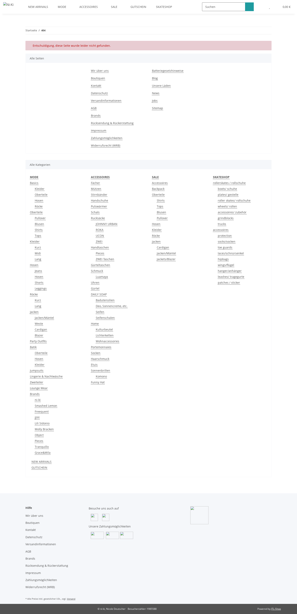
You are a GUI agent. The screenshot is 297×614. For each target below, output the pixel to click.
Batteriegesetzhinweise (167, 71)
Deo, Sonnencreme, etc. (111, 306)
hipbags (223, 259)
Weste (39, 323)
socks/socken (226, 241)
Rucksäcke (98, 218)
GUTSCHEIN (39, 467)
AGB (94, 108)
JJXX (37, 417)
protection (225, 236)
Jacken (34, 312)
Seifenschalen (105, 318)
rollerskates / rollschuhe (229, 183)
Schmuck (97, 271)
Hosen (39, 200)
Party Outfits (38, 341)
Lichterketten (105, 335)
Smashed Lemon (46, 406)
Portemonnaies (101, 347)
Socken (95, 353)
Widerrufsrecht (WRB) (105, 145)
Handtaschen (100, 247)
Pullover (40, 218)
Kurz (38, 247)
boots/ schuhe (227, 189)
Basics (34, 183)
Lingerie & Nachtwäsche (46, 376)
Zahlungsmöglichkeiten (106, 138)
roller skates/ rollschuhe (234, 200)
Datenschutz (99, 93)
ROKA (99, 230)
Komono (101, 376)
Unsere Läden (161, 86)
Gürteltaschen (100, 265)
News (155, 93)
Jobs (155, 101)
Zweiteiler (36, 382)
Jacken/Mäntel (44, 318)
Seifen (100, 312)
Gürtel (95, 288)
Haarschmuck (100, 359)
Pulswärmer (99, 206)
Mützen (96, 189)
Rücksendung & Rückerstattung (112, 123)
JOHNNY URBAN (106, 224)
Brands (96, 115)
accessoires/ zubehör (232, 212)
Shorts (39, 282)
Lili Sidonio (42, 423)
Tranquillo (42, 447)
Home (95, 323)
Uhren (95, 282)
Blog (155, 78)
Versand (71, 598)
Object (39, 435)
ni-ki (38, 400)
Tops (38, 236)
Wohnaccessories (107, 341)
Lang (38, 259)
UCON (100, 236)
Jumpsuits (36, 370)
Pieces (39, 441)
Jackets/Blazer (166, 259)
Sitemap (157, 108)
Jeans (38, 271)
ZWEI (99, 241)
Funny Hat (98, 382)
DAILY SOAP (99, 294)
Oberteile (41, 195)
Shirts (39, 230)
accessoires (221, 230)
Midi (38, 253)
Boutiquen (98, 78)
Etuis (94, 365)
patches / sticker (229, 282)
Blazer (39, 335)
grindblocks (226, 218)
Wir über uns (100, 71)
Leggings (41, 288)
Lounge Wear (39, 388)
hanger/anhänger (230, 271)
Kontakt (96, 86)
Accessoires (160, 183)
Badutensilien (105, 300)
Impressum (98, 130)
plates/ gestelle (228, 195)
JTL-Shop (276, 609)
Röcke (39, 206)
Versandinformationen (106, 101)
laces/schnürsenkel (231, 253)
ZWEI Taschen (105, 259)
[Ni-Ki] (8, 4)
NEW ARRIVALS (42, 462)
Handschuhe (99, 200)
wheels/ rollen (227, 206)
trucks (222, 224)
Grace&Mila (43, 452)
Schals (95, 212)
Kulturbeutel (104, 329)
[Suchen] (249, 6)
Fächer (95, 183)
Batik (33, 347)
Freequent (42, 411)
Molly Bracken (44, 429)
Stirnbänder (99, 195)
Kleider (39, 189)
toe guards (225, 247)
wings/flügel (226, 265)
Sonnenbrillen (100, 370)
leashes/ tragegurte (231, 277)
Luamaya (102, 277)
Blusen (39, 224)
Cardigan (41, 329)
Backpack (158, 189)
